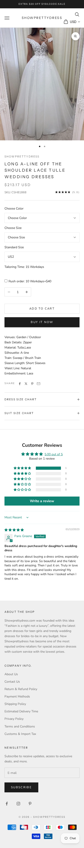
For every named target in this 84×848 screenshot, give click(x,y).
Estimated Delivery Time (21, 711)
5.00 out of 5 (54, 454)
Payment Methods (17, 696)
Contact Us (12, 681)
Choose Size (13, 228)
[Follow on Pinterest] (30, 803)
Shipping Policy (15, 704)
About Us (11, 674)
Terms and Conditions (19, 726)
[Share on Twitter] (26, 383)
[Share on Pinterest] (32, 383)
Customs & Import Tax (20, 734)
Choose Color (14, 208)
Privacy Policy (14, 719)
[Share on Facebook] (20, 383)
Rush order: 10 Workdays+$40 (30, 281)
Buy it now (42, 322)
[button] (23, 468)
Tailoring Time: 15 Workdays (24, 267)
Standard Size (14, 247)
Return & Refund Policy (20, 689)
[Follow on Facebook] (6, 803)
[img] (14, 530)
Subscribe (21, 787)
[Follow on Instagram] (18, 803)
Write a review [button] (42, 501)
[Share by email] (38, 383)
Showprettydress (21, 156)
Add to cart (42, 309)
